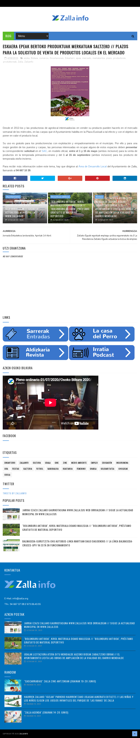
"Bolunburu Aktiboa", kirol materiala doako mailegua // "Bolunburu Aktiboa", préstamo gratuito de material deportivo (70, 209)
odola (7, 474)
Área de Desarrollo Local (93, 166)
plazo (109, 58)
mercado (86, 58)
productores (119, 58)
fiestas (15, 468)
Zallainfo (28, 61)
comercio (43, 58)
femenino (81, 468)
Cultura (37, 462)
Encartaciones (57, 58)
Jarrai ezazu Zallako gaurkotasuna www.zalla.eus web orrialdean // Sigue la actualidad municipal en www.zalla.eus (23, 209)
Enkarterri (70, 58)
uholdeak (123, 468)
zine (65, 462)
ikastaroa (68, 468)
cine (57, 462)
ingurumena (122, 462)
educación (107, 462)
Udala (48, 462)
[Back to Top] (134, 733)
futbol (39, 468)
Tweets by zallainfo (15, 493)
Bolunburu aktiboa (60, 196)
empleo (94, 462)
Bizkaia (34, 58)
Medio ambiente (79, 462)
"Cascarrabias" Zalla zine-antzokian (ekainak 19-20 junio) (60, 681)
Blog (8, 36)
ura (6, 468)
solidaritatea (107, 468)
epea (78, 58)
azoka (27, 58)
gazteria (27, 468)
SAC (44, 151)
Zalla (20, 61)
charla (93, 468)
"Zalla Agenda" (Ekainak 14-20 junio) (46, 712)
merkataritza (99, 58)
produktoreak (10, 61)
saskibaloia (53, 468)
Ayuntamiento (13, 196)
